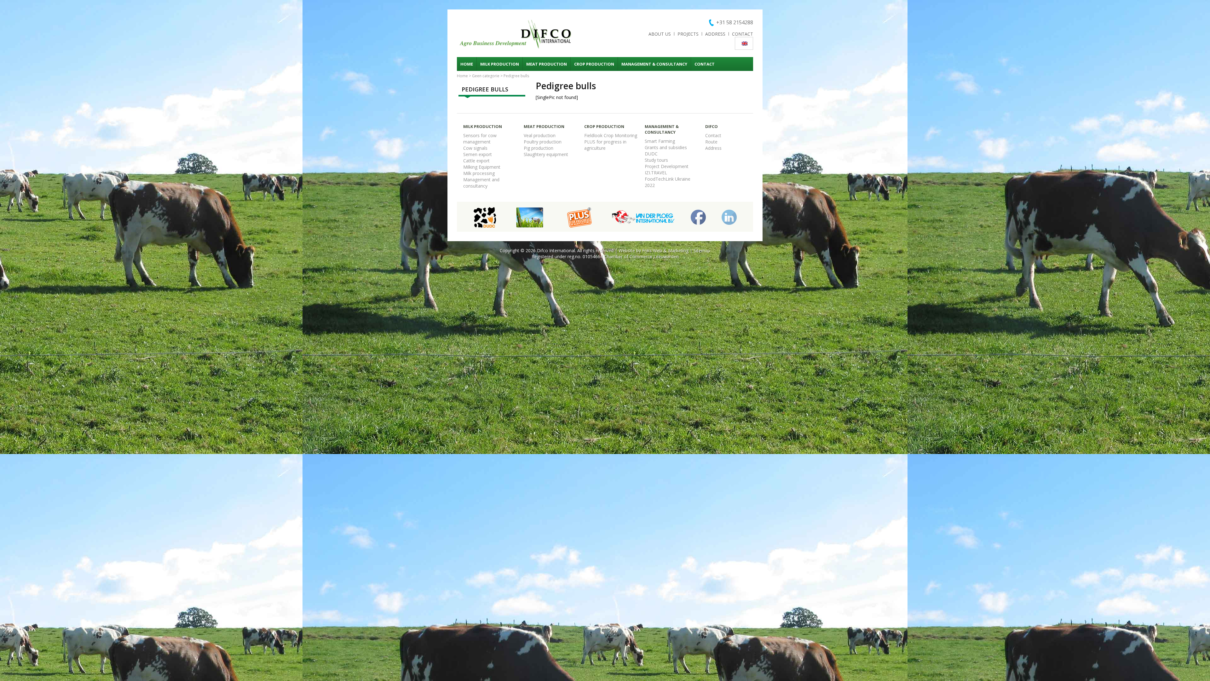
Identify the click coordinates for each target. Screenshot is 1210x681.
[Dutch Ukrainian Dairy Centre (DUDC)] (485, 217)
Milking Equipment (481, 167)
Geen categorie (485, 76)
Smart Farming (660, 141)
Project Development (667, 166)
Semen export (477, 154)
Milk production (499, 64)
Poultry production (543, 142)
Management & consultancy (654, 64)
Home (466, 64)
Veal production (540, 135)
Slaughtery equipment (546, 154)
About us (659, 34)
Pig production (538, 148)
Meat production (546, 64)
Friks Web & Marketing (665, 250)
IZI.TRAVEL (656, 173)
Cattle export (476, 161)
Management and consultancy (481, 183)
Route (711, 142)
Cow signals (475, 148)
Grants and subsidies (666, 147)
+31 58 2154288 (734, 22)
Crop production (594, 64)
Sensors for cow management (480, 138)
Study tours (656, 160)
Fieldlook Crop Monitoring (610, 135)
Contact (742, 34)
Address (715, 34)
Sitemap (702, 250)
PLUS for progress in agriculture (605, 145)
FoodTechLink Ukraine (667, 179)
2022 (650, 185)
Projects (688, 34)
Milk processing (479, 173)
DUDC (651, 154)
